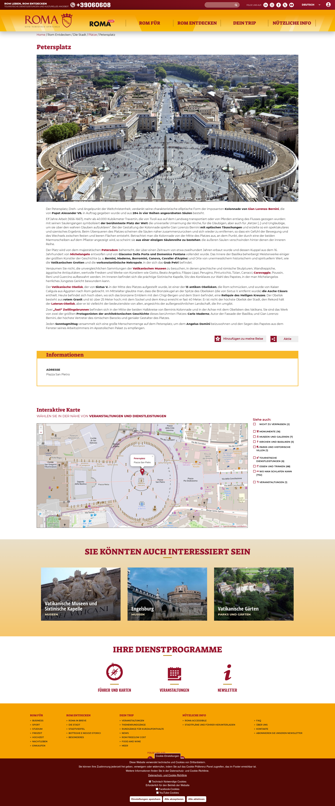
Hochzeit (38, 737)
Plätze (92, 34)
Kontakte (262, 729)
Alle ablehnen (196, 799)
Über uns (262, 724)
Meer (125, 745)
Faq (258, 720)
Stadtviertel (77, 729)
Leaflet (216, 526)
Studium (37, 729)
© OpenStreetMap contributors (234, 526)
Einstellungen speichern (146, 799)
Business (37, 720)
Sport (36, 724)
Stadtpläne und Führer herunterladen (210, 724)
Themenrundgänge (134, 724)
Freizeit (37, 733)
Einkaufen (38, 745)
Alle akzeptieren (174, 799)
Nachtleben (39, 741)
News (125, 733)
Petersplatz (139, 458)
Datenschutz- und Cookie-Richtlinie (167, 775)
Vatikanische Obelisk (67, 287)
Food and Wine (131, 741)
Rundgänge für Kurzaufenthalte (143, 729)
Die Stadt (74, 724)
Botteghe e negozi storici (85, 733)
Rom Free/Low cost (134, 737)
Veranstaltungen (133, 720)
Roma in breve (77, 720)
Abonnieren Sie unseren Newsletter (279, 733)
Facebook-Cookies (169, 789)
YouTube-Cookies (169, 793)
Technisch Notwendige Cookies (169, 781)
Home (41, 34)
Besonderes (76, 737)
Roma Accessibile (196, 720)
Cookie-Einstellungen (167, 756)
